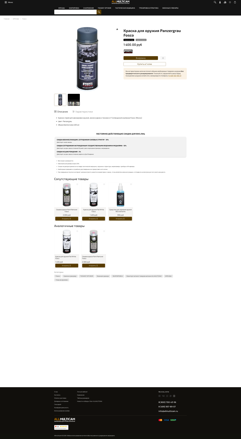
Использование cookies (62, 411)
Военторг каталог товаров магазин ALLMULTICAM (144, 276)
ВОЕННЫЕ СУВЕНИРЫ (170, 8)
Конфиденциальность (61, 407)
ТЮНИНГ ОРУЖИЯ (104, 8)
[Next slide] (117, 59)
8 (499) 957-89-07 (175, 76)
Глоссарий (57, 404)
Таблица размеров (83, 398)
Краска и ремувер (70, 276)
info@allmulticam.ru (168, 411)
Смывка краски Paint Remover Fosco (66, 210)
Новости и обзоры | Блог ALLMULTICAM (89, 401)
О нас (56, 392)
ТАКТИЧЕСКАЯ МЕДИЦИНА (125, 8)
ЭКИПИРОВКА (74, 8)
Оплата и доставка (60, 398)
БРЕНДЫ (61, 8)
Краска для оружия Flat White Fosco (93, 210)
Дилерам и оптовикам (61, 401)
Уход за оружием (62, 280)
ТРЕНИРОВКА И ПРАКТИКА (148, 8)
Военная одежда (103, 276)
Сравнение (80, 395)
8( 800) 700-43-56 (167, 402)
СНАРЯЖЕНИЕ (88, 8)
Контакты (57, 395)
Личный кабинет (82, 392)
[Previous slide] (57, 59)
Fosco (24, 19)
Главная (7, 19)
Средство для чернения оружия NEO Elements (120, 210)
